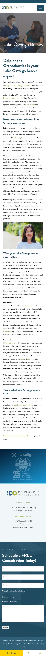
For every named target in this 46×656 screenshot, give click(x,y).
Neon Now (23, 647)
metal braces (30, 104)
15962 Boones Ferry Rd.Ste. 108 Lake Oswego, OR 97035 (23, 524)
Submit (5, 627)
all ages (8, 85)
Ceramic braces (9, 343)
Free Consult (11, 653)
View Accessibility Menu (15, 644)
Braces (6, 601)
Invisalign (14, 601)
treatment (16, 137)
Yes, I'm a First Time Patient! (14, 590)
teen (22, 358)
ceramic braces (8, 107)
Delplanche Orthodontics (12, 98)
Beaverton (27, 85)
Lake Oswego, (18, 85)
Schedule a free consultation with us (16, 435)
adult (29, 358)
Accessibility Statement (31, 644)
